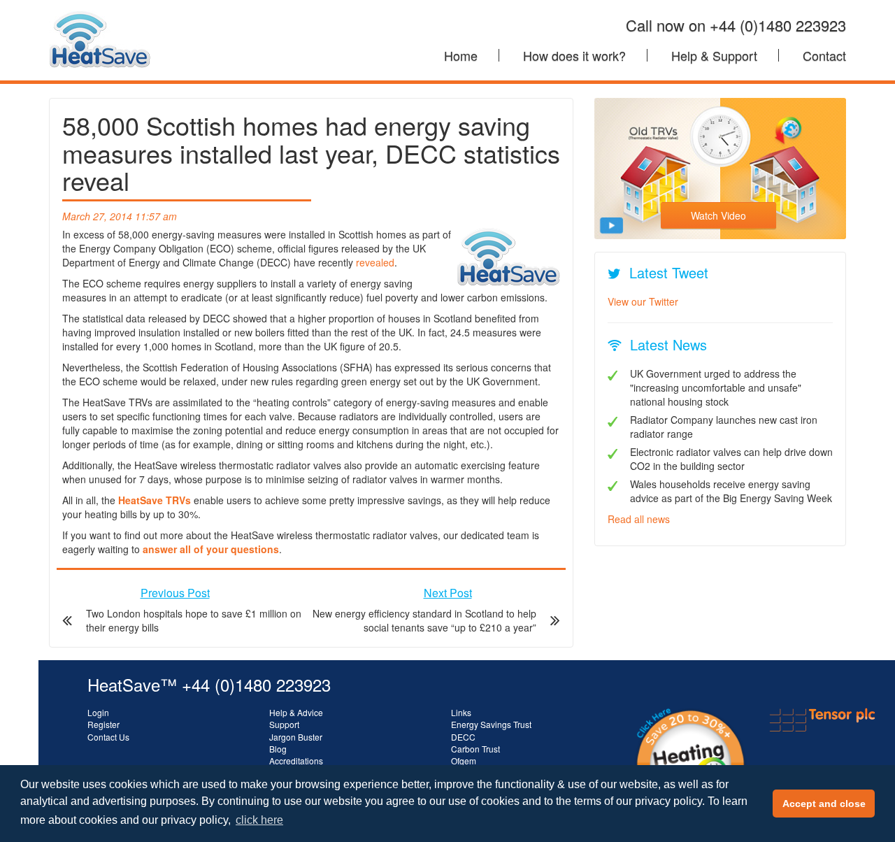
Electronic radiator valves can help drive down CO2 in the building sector (731, 459)
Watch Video (718, 215)
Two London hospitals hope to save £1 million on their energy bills (193, 620)
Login (98, 712)
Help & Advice (296, 712)
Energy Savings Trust (491, 724)
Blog (278, 749)
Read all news (639, 519)
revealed (375, 262)
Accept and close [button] (824, 803)
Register (103, 724)
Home (461, 55)
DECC (463, 737)
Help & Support (714, 55)
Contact (824, 55)
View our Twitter (643, 301)
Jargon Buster (295, 737)
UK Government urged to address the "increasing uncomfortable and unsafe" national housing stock (715, 387)
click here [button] (259, 820)
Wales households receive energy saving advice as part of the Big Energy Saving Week (731, 491)
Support (284, 724)
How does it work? (574, 55)
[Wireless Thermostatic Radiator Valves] (99, 17)
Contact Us (108, 737)
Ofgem (463, 760)
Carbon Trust (475, 749)
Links (461, 712)
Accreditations (296, 760)
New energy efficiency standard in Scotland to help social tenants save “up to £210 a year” (424, 620)
